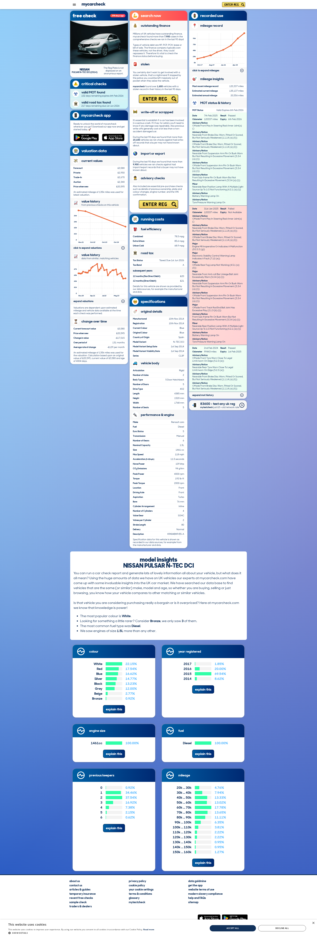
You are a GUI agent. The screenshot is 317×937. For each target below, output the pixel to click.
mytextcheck (137, 902)
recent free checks (81, 897)
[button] (81, 933)
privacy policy (137, 881)
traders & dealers (80, 906)
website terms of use (201, 889)
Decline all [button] (282, 928)
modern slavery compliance (205, 893)
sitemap (193, 902)
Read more (148, 929)
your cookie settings (141, 889)
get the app (195, 885)
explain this (114, 709)
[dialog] (158, 928)
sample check (78, 902)
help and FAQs (197, 897)
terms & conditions (140, 893)
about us (74, 881)
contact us (75, 885)
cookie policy (137, 885)
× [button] (313, 923)
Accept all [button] (233, 928)
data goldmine (197, 881)
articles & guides (79, 889)
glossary (134, 897)
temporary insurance (82, 893)
